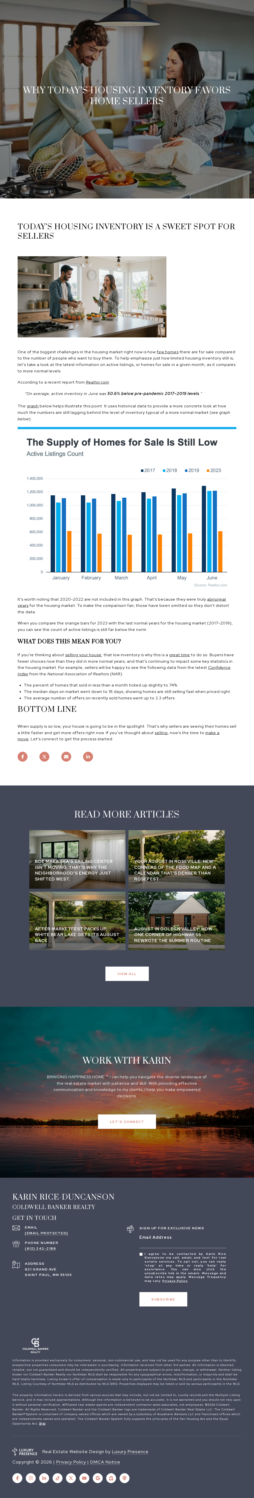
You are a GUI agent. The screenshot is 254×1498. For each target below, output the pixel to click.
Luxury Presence (130, 1451)
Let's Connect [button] (127, 1121)
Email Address (155, 1237)
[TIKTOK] (58, 1478)
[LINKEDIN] (44, 1478)
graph (33, 406)
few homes (168, 352)
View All (127, 974)
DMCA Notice (105, 1462)
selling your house (83, 654)
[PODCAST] (124, 1478)
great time (179, 654)
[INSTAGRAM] (31, 1478)
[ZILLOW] (111, 1478)
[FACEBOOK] (17, 1478)
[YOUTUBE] (84, 1478)
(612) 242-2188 (40, 1248)
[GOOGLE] (98, 1478)
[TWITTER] (71, 1478)
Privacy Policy (175, 1281)
